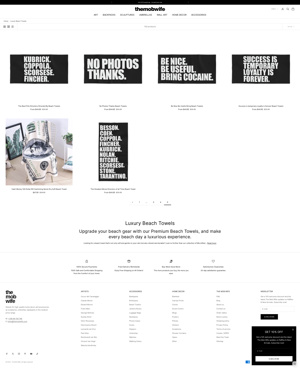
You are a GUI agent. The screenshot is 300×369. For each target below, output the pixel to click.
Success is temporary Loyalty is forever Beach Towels (261, 106)
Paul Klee (85, 333)
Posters (175, 317)
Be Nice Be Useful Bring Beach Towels (187, 106)
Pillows (175, 321)
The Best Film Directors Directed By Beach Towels (39, 106)
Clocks (175, 304)
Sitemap (219, 341)
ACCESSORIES (198, 14)
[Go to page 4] (132, 202)
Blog (218, 300)
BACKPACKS (109, 14)
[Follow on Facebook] (7, 354)
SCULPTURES (127, 14)
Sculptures (176, 329)
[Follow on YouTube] (31, 354)
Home (6, 21)
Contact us (220, 309)
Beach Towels (135, 304)
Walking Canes (135, 341)
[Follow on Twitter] (13, 354)
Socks (131, 325)
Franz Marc (85, 309)
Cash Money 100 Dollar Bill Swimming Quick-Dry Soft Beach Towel (39, 189)
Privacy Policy (222, 325)
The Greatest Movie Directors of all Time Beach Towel (113, 189)
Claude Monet (86, 300)
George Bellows (87, 313)
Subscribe (274, 359)
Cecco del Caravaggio (90, 296)
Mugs (174, 313)
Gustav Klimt (86, 317)
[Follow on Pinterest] (25, 354)
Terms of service (223, 329)
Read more (211, 243)
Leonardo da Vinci (88, 329)
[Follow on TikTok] (37, 354)
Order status (221, 313)
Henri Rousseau (87, 321)
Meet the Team (222, 337)
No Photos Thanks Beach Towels (113, 106)
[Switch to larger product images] (5, 26)
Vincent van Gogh (88, 341)
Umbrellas (133, 333)
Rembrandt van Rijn (89, 337)
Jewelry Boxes (135, 309)
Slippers (132, 329)
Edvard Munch (87, 304)
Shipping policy (222, 321)
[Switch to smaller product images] (9, 26)
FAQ (218, 296)
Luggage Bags (135, 313)
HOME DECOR (179, 14)
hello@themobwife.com (17, 321)
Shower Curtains (179, 333)
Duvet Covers (178, 309)
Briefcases (133, 300)
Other (174, 341)
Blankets (175, 296)
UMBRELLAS (145, 14)
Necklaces (133, 317)
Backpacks (133, 296)
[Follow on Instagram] (19, 354)
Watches (132, 337)
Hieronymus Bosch (89, 325)
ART (96, 14)
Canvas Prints (178, 300)
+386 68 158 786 (15, 319)
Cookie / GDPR (222, 333)
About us (220, 304)
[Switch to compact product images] (12, 26)
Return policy (221, 317)
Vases (174, 337)
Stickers (175, 325)
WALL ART (162, 14)
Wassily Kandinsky (88, 345)
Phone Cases (134, 321)
